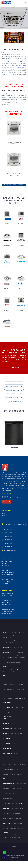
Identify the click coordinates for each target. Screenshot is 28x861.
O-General (22, 635)
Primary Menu (25, 3)
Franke (13, 743)
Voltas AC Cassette (14, 401)
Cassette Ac (5, 645)
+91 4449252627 (8, 532)
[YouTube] (15, 846)
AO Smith (4, 698)
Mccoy (19, 687)
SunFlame (19, 736)
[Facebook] (2, 497)
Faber (8, 678)
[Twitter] (5, 497)
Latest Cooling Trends (7, 820)
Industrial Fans (7, 595)
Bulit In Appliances (7, 772)
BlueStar (10, 632)
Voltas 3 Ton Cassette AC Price (14, 390)
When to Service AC (6, 810)
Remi (8, 689)
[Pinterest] (7, 497)
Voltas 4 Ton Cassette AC (14, 394)
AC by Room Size (16, 800)
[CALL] (4, 856)
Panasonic (5, 637)
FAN (19, 837)
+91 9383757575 (8, 540)
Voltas (10, 637)
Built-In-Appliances (8, 572)
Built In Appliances (7, 726)
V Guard (4, 692)
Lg (8, 635)
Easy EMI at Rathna (6, 805)
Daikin (20, 632)
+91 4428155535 (8, 536)
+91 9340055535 (8, 543)
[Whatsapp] (4, 852)
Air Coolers (22, 764)
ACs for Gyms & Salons (8, 785)
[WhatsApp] (18, 497)
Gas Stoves (5, 741)
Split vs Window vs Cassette (19, 790)
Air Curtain (5, 565)
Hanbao (4, 687)
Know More (5, 501)
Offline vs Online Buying (18, 828)
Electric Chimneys (7, 579)
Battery (4, 568)
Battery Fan (6, 570)
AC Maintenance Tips (19, 808)
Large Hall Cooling (17, 788)
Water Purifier (6, 616)
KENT (15, 698)
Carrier (15, 632)
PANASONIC (20, 733)
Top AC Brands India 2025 (8, 795)
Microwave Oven (7, 600)
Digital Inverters (7, 574)
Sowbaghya (12, 689)
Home (3, 513)
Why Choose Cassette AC (19, 795)
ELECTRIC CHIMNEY (13, 837)
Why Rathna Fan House (17, 823)
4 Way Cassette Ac (6, 655)
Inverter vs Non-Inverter (8, 798)
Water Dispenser (7, 611)
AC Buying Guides (6, 800)
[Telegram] (15, 497)
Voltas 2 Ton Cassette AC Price (14, 386)
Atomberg (11, 684)
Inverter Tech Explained (8, 818)
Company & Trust (6, 823)
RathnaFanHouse (19, 67)
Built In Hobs (6, 723)
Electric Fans (6, 581)
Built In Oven (6, 733)
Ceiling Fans (12, 774)
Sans (14, 746)
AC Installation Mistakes (17, 813)
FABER (18, 698)
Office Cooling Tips (18, 785)
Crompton (14, 669)
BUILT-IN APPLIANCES (20, 834)
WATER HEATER (5, 834)
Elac (10, 709)
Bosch (4, 678)
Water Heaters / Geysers (8, 707)
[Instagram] (14, 846)
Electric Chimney (6, 769)
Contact (4, 517)
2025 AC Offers (18, 803)
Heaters (10, 767)
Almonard (5, 684)
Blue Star (10, 698)
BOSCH (19, 728)
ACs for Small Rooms (21, 783)
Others (4, 718)
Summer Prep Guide (6, 813)
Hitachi (4, 635)
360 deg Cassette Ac (7, 660)
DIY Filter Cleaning (16, 810)
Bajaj (4, 669)
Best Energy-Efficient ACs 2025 (9, 793)
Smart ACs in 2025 (18, 815)
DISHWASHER (12, 834)
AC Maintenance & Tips (7, 808)
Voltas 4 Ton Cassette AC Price (14, 397)
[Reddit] (12, 497)
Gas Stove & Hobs (14, 769)
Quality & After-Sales (7, 828)
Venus (9, 692)
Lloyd (11, 635)
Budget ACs (14, 805)
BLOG (4, 778)
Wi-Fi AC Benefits (17, 820)
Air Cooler (5, 563)
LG (15, 733)
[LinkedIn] (10, 497)
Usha (8, 671)
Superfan (18, 689)
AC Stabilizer (6, 751)
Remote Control (7, 602)
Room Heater (5, 704)
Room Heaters (6, 604)
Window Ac (5, 640)
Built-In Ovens (15, 772)
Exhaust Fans (6, 583)
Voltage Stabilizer (8, 609)
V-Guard (12, 671)
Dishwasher (5, 577)
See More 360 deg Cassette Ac (14, 185)
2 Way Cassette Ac (6, 652)
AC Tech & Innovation (7, 815)
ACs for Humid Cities (7, 788)
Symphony (20, 669)
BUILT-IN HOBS (5, 837)
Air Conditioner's (7, 630)
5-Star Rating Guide (18, 818)
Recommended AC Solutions (9, 783)
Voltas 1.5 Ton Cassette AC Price (14, 383)
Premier (12, 751)
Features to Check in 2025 (8, 803)
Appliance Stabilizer (7, 753)
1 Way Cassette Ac (6, 647)
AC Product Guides (7, 790)
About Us (4, 515)
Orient (4, 671)
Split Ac (4, 632)
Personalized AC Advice (18, 825)
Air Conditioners (7, 561)
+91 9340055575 (8, 547)
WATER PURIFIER (6, 839)
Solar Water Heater (8, 606)
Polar (4, 689)
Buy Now (14, 367)
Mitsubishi (16, 635)
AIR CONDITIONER (6, 780)
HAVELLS (23, 698)
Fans (4, 682)
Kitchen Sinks (6, 597)
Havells (9, 687)
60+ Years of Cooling (7, 825)
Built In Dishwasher (7, 728)
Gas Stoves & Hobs (7, 593)
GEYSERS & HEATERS (7, 702)
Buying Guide (6, 762)
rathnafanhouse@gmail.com (11, 550)
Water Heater (6, 613)
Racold (23, 709)
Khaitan (14, 687)
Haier (24, 632)
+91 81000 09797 (8, 529)
